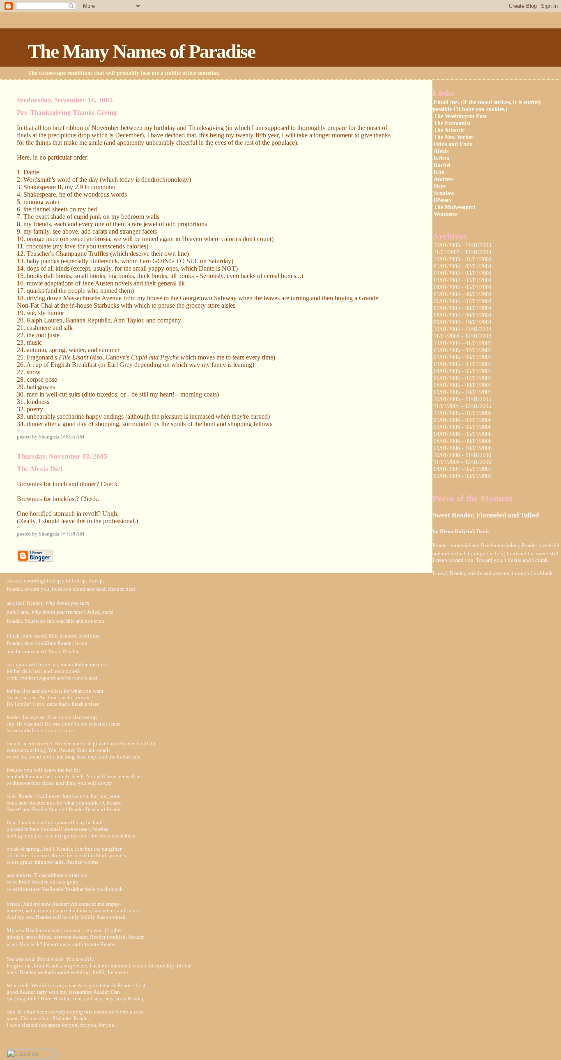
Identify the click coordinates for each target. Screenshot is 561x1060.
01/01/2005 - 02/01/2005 (463, 350)
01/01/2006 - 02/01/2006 (463, 420)
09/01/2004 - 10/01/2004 (463, 322)
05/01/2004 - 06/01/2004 (463, 294)
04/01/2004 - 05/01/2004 (463, 287)
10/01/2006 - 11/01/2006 (462, 455)
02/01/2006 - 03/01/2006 (463, 427)
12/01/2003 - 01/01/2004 (463, 259)
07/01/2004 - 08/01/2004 (463, 308)
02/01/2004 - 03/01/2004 (463, 273)
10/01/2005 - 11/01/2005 (462, 399)
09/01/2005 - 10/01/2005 (463, 392)
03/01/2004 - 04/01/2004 (463, 280)
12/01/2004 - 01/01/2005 (463, 343)
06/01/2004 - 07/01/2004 (463, 301)
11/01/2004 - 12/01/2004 (462, 336)
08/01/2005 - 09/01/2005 (463, 385)
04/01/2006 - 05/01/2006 (463, 434)
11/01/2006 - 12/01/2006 (462, 462)
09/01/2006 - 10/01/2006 (463, 448)
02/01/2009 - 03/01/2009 (463, 476)
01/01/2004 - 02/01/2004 (463, 266)
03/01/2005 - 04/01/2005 (463, 364)
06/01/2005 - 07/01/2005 (463, 378)
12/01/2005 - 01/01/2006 (463, 413)
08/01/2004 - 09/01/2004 (463, 315)
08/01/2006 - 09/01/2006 (463, 441)
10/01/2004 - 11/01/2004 (462, 329)
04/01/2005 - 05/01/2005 (463, 371)
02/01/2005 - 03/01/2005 (463, 357)
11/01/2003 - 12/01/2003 (462, 252)
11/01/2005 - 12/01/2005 (462, 406)
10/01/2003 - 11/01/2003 (462, 245)
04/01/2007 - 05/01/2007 (463, 469)
